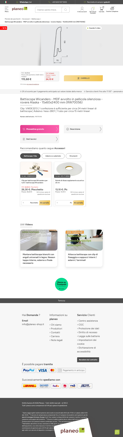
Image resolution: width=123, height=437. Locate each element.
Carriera (55, 336)
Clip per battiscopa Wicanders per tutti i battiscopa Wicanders (35, 181)
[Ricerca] (65, 10)
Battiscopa (36, 19)
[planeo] (72, 430)
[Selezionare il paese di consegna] (6, 2)
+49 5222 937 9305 (59, 2)
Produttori (56, 328)
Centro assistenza (88, 320)
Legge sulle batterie (89, 336)
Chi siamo (56, 324)
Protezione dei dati (89, 328)
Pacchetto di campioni (98, 2)
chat (26, 2)
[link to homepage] (19, 9)
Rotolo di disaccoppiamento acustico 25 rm (69, 181)
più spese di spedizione (33, 84)
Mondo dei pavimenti (12, 19)
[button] (6, 2)
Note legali (57, 340)
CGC (81, 324)
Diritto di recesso (88, 332)
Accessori (26, 19)
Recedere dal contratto (88, 360)
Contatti (55, 332)
